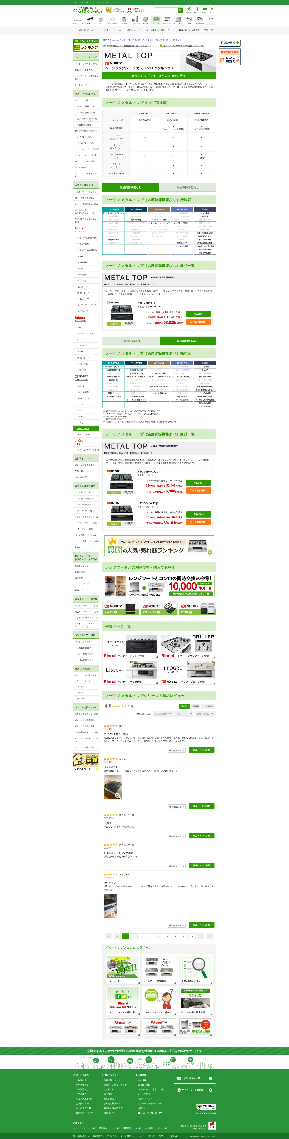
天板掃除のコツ (84, 648)
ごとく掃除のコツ (85, 654)
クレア (80, 327)
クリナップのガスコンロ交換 (86, 618)
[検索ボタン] (180, 10)
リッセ (80, 268)
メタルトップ (83, 299)
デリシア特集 (83, 244)
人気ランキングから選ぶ (85, 191)
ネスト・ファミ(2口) (86, 435)
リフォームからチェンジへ (150, 1103)
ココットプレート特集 (87, 523)
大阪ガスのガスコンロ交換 (86, 612)
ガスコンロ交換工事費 (84, 465)
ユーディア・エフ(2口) (87, 305)
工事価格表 (81, 1094)
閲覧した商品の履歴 (113, 1108)
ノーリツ (81, 699)
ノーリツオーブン (85, 511)
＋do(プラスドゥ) (84, 398)
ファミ (80, 423)
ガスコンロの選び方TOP (85, 100)
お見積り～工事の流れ (84, 70)
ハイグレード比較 (85, 137)
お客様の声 (80, 572)
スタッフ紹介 (144, 1094)
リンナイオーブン (85, 499)
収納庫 (78, 547)
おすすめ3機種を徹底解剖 (86, 131)
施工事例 (79, 578)
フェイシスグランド (86, 333)
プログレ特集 (83, 392)
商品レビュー (81, 590)
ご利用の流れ (82, 1080)
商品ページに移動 (201, 750)
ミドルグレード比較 (86, 143)
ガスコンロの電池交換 (84, 747)
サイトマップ (81, 85)
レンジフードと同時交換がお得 (86, 77)
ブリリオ (81, 346)
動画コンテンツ (82, 566)
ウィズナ (81, 339)
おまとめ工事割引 (84, 1099)
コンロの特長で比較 (86, 112)
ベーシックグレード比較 (88, 149)
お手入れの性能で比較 (87, 118)
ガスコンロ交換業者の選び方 (86, 175)
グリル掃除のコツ (85, 660)
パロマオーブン (84, 505)
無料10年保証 (81, 477)
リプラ (80, 352)
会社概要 (142, 1080)
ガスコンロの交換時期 (84, 720)
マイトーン (82, 281)
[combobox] (166, 10)
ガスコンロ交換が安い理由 (86, 714)
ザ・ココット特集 (85, 529)
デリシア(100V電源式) (87, 250)
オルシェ (81, 404)
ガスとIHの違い (82, 167)
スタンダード (83, 293)
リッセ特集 (82, 274)
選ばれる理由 (144, 1085)
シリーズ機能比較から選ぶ (86, 204)
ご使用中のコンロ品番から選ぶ (86, 220)
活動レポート (144, 1108)
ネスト (80, 410)
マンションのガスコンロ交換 (86, 740)
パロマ (80, 693)
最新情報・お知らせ (113, 1080)
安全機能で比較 (84, 125)
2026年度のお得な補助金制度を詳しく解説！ (128, 46)
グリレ (80, 256)
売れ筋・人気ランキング (115, 1085)
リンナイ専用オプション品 (86, 517)
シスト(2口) (82, 370)
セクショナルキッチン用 (88, 450)
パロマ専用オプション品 (85, 535)
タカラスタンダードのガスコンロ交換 (84, 625)
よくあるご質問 (83, 1108)
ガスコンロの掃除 (82, 642)
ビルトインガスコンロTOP (86, 64)
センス (80, 287)
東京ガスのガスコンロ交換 (86, 605)
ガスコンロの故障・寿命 (85, 675)
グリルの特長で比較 (86, 106)
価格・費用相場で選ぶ (84, 198)
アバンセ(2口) (83, 364)
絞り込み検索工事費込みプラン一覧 (84, 211)
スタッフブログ (82, 584)
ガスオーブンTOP (82, 492)
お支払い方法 (82, 1103)
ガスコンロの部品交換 (84, 726)
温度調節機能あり (188, 187)
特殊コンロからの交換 (84, 161)
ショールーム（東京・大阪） (151, 1089)
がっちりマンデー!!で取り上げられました (183, 46)
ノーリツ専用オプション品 (86, 541)
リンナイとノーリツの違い (86, 155)
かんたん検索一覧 (112, 1103)
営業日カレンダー (84, 1113)
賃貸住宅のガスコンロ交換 (86, 732)
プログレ (81, 386)
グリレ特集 (82, 262)
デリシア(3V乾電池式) (86, 238)
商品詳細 (198, 314)
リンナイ (81, 686)
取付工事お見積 (197, 322)
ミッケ (80, 416)
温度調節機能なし (130, 340)
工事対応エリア (82, 471)
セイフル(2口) (83, 311)
